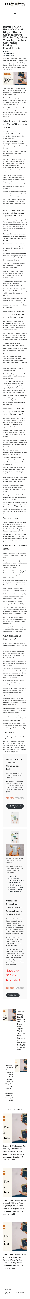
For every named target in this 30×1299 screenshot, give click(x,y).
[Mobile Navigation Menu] (15, 12)
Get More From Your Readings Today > (15, 806)
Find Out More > (13, 995)
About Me (8, 1289)
